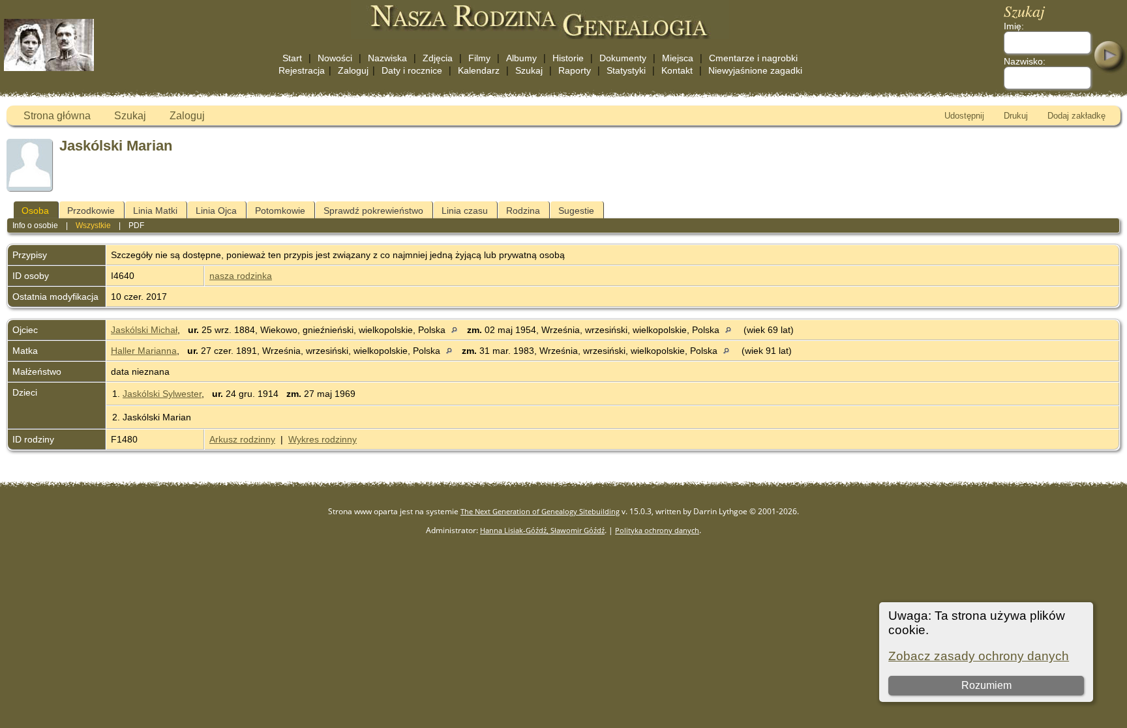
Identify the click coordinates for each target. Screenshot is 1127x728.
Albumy (521, 58)
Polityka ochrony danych (657, 530)
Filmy (479, 58)
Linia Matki (155, 210)
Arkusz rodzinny (242, 439)
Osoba (35, 210)
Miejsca (677, 58)
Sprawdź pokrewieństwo (373, 210)
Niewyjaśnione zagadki (755, 70)
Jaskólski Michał (144, 330)
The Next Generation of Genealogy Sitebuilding (540, 511)
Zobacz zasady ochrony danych (978, 656)
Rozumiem (986, 685)
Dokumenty (622, 58)
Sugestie (576, 210)
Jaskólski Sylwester (162, 393)
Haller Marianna (144, 350)
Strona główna (57, 115)
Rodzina (523, 210)
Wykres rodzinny (322, 439)
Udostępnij (964, 116)
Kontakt (677, 70)
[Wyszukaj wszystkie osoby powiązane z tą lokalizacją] (457, 330)
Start (292, 58)
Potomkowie (280, 210)
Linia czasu (465, 210)
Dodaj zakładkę (1076, 116)
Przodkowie (91, 210)
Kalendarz (479, 70)
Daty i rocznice (412, 70)
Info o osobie (35, 225)
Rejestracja (301, 70)
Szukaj (529, 70)
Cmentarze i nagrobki (753, 58)
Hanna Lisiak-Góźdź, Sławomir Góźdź (542, 530)
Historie (568, 58)
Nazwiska (387, 58)
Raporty (574, 70)
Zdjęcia (438, 58)
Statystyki (626, 70)
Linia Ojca (216, 210)
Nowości (335, 58)
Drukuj (1016, 116)
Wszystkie (93, 225)
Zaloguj (353, 70)
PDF (136, 225)
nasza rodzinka (240, 275)
